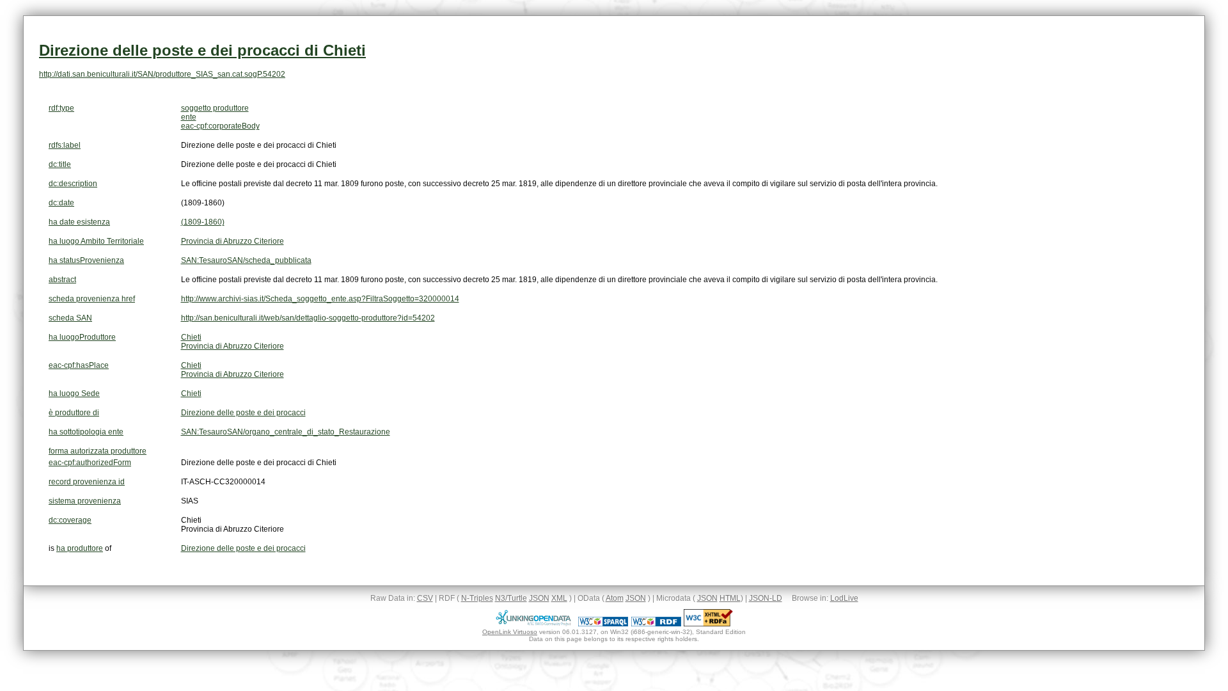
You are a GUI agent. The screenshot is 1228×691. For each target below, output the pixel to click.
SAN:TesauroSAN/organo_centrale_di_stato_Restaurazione (285, 431)
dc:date (61, 202)
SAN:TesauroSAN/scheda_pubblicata (246, 260)
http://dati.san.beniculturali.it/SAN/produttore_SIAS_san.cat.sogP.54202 (162, 74)
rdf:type (61, 108)
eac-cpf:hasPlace (79, 365)
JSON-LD (765, 598)
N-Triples (477, 598)
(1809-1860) (202, 222)
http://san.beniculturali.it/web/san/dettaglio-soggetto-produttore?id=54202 (308, 318)
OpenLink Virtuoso (509, 631)
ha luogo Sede (74, 393)
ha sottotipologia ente (86, 431)
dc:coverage (70, 520)
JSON (539, 598)
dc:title (60, 164)
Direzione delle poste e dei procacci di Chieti (202, 50)
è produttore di (74, 412)
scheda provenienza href (92, 298)
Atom (615, 598)
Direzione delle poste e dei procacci (243, 412)
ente (188, 117)
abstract (62, 279)
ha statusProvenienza (86, 260)
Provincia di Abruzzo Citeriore (232, 241)
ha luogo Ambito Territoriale (96, 241)
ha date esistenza (79, 222)
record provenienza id (87, 481)
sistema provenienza (85, 500)
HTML (730, 598)
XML (559, 598)
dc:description (73, 183)
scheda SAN (70, 318)
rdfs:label (65, 145)
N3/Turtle (511, 598)
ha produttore (79, 548)
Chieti (191, 337)
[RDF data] (656, 623)
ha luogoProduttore (82, 337)
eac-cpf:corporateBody (220, 126)
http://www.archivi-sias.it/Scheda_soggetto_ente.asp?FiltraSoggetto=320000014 (320, 298)
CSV (425, 598)
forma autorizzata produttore (97, 451)
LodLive (844, 598)
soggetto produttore (215, 108)
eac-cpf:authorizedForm (90, 462)
